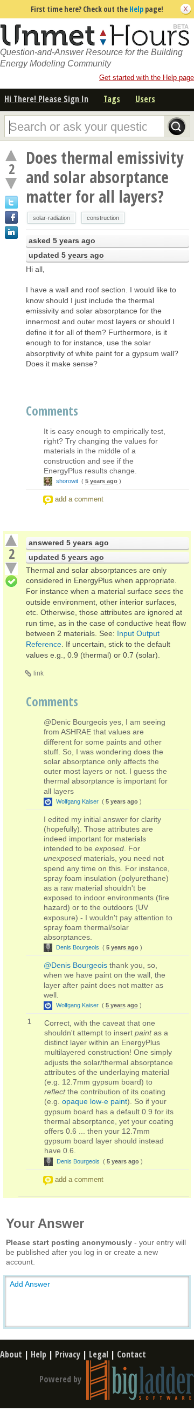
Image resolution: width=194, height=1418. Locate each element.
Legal (98, 1354)
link (38, 673)
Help (136, 9)
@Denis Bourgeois (75, 965)
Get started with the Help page (146, 77)
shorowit (67, 481)
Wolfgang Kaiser (77, 801)
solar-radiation (51, 218)
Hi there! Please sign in (46, 99)
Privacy (67, 1354)
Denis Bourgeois (77, 947)
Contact (131, 1354)
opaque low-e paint (94, 1101)
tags (111, 99)
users (145, 99)
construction (103, 218)
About (11, 1354)
